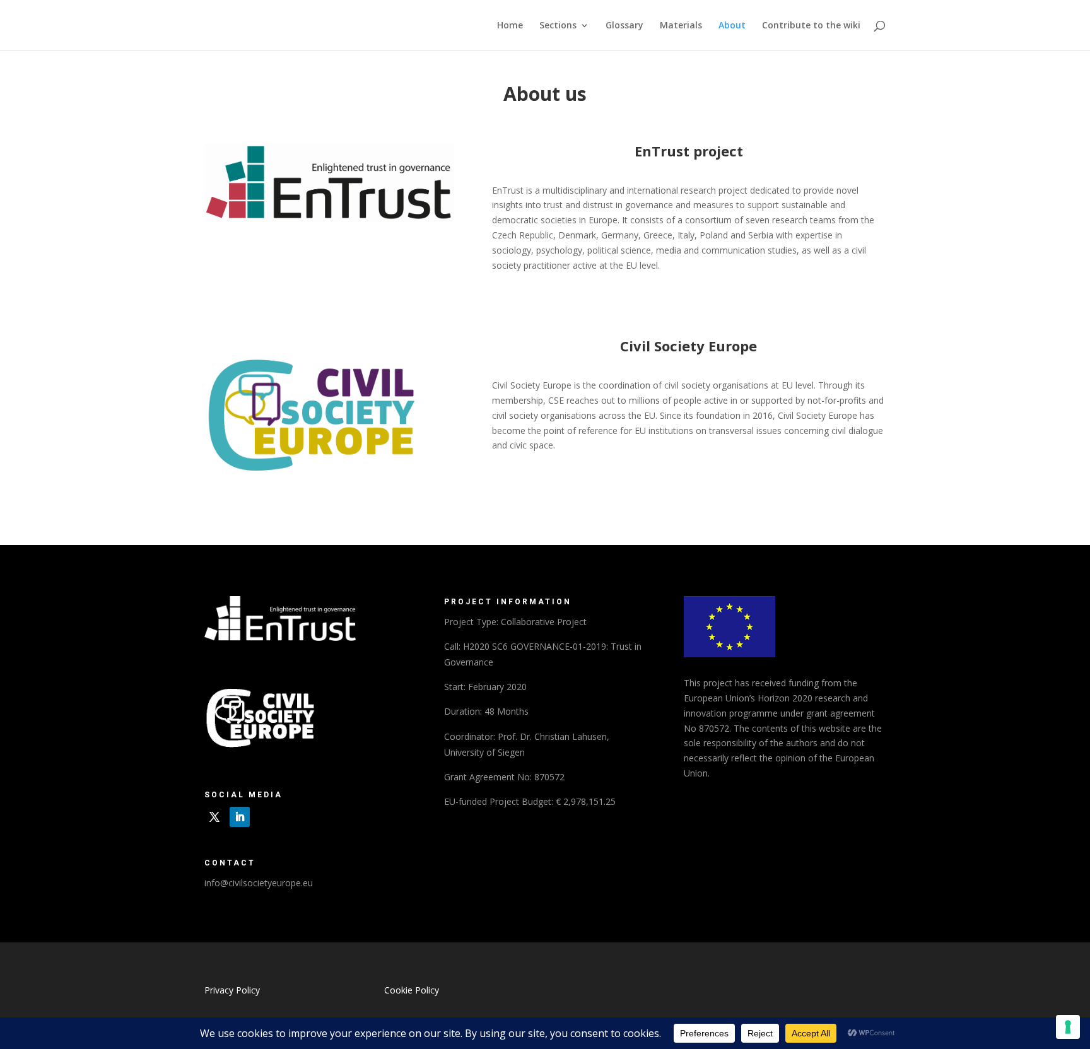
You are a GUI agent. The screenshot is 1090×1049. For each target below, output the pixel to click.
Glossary (624, 26)
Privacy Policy (232, 990)
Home (510, 26)
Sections (558, 26)
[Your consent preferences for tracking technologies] (1068, 1027)
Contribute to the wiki (811, 26)
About (732, 26)
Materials (681, 26)
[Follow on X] (214, 817)
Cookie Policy (411, 990)
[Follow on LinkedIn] (240, 817)
